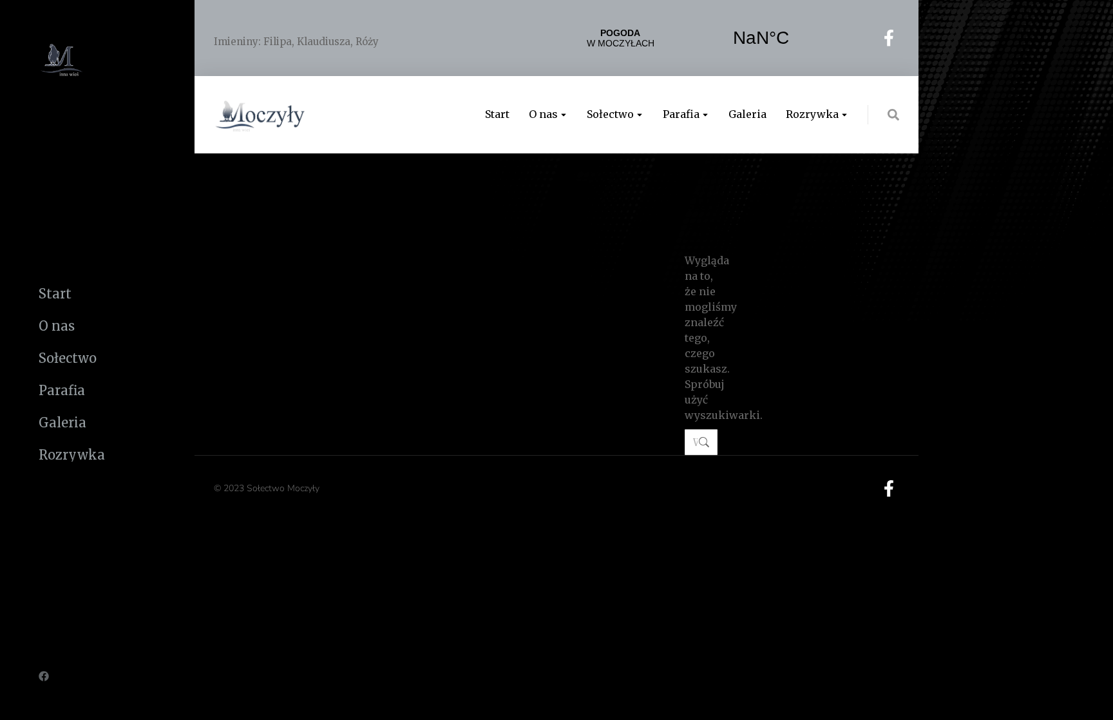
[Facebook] (44, 676)
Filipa (277, 41)
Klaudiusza (323, 41)
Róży (367, 41)
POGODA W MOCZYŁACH (691, 38)
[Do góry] (1094, 701)
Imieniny (236, 41)
